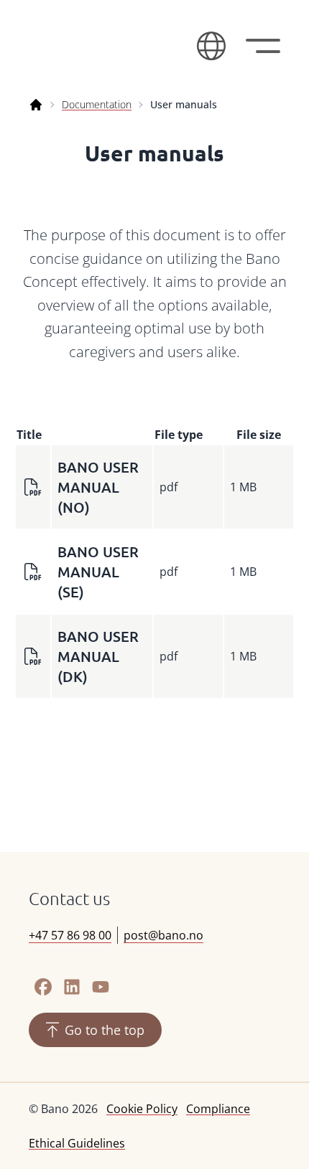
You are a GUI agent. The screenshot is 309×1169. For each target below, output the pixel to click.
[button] (211, 46)
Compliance (218, 1109)
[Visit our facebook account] (43, 986)
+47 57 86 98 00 (70, 935)
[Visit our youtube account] (100, 986)
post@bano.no (163, 935)
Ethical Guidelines (77, 1143)
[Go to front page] (104, 46)
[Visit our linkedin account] (71, 986)
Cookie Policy (141, 1109)
